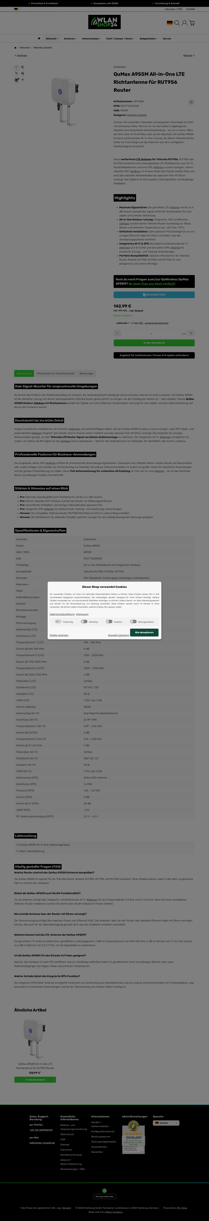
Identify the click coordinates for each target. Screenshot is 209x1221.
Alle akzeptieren (144, 632)
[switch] (58, 621)
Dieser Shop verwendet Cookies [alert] (104, 587)
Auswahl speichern (118, 635)
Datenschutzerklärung (62, 614)
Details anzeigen (59, 635)
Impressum (82, 614)
